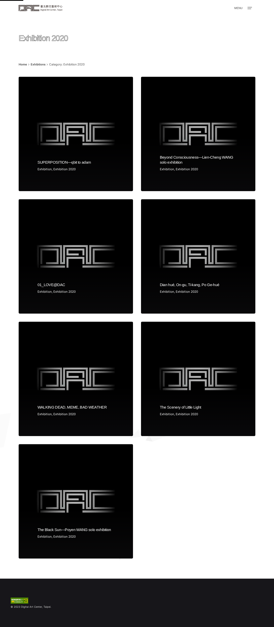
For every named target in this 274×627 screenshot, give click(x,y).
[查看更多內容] (40, 8)
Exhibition (45, 169)
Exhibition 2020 (64, 169)
